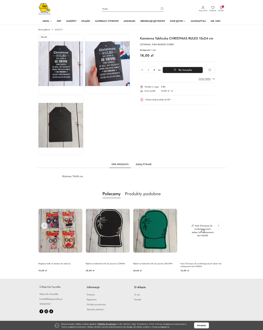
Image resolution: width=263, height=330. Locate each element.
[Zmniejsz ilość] (142, 70)
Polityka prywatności (96, 304)
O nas (137, 294)
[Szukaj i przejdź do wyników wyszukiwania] (162, 9)
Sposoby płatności (95, 309)
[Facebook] (41, 311)
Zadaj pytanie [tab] (143, 164)
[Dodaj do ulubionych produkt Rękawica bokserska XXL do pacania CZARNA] (79, 204)
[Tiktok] (51, 311)
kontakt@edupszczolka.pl (50, 299)
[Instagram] (46, 311)
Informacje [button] (93, 287)
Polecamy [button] (111, 194)
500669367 (45, 303)
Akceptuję (201, 325)
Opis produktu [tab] (120, 164)
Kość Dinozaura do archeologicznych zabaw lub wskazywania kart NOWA (153, 265)
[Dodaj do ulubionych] (209, 70)
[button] (47, 21)
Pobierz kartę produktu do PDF (158, 99)
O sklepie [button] (140, 287)
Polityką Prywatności (107, 324)
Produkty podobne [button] (143, 194)
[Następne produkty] (218, 226)
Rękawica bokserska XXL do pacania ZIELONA (105, 263)
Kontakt (137, 299)
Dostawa (91, 294)
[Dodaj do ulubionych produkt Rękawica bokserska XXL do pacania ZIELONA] (127, 204)
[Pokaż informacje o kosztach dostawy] (171, 90)
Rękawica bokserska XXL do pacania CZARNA (58, 263)
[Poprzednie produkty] (44, 226)
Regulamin (92, 299)
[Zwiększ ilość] (154, 70)
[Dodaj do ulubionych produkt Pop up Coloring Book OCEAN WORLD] (221, 204)
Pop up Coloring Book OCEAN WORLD (198, 263)
